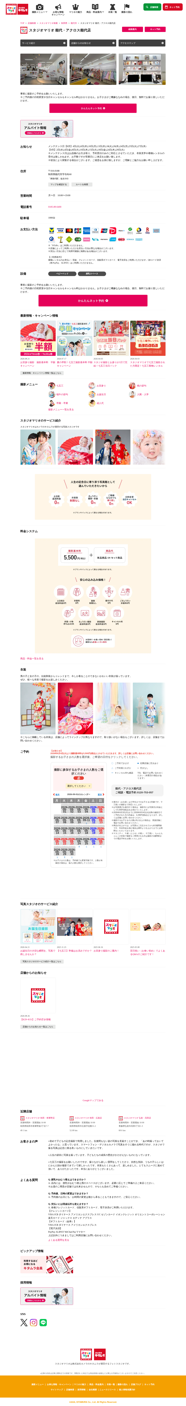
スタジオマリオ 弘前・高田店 (137, 1118)
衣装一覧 (111, 1384)
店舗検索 (154, 7)
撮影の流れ (123, 1384)
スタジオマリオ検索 (48, 23)
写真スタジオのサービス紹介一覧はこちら (42, 961)
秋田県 (64, 23)
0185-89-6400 (54, 207)
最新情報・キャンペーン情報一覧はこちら (42, 373)
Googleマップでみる (93, 1100)
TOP (22, 23)
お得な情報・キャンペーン (59, 1384)
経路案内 (132, 29)
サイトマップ (57, 1389)
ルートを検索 (82, 184)
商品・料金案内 (96, 1384)
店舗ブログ (136, 1384)
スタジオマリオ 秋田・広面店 (88, 1118)
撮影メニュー (38, 1384)
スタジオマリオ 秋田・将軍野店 (40, 1118)
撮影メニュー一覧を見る (61, 409)
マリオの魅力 (80, 1384)
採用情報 (81, 1389)
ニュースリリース (108, 1389)
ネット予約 (174, 7)
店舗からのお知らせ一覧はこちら (38, 1027)
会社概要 (93, 1389)
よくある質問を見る (58, 1240)
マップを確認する (59, 184)
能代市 (74, 23)
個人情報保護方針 (127, 1389)
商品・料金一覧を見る (32, 658)
